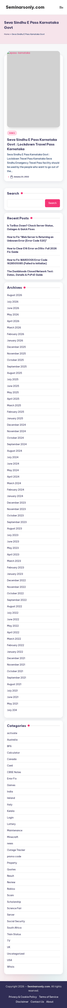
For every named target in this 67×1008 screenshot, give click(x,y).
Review (11, 882)
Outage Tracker (16, 850)
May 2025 (13, 392)
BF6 (9, 746)
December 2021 (16, 658)
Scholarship (14, 901)
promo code (14, 856)
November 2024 (16, 431)
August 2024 (14, 450)
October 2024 (15, 437)
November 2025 (16, 353)
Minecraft (12, 837)
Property (12, 862)
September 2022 (17, 600)
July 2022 (12, 612)
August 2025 (14, 373)
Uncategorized (15, 953)
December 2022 (16, 580)
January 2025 (15, 418)
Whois (10, 966)
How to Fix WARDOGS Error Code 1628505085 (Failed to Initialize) (27, 261)
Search (13, 193)
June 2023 (13, 541)
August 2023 (14, 528)
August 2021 (14, 684)
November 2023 (16, 509)
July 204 (12, 710)
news (12, 133)
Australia (12, 739)
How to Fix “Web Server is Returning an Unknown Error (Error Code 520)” (30, 238)
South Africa (14, 927)
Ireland (11, 798)
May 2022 (13, 625)
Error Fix (12, 778)
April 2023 (13, 554)
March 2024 (14, 483)
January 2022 (15, 651)
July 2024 (13, 457)
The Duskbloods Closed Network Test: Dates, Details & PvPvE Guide (30, 273)
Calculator (13, 752)
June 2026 (13, 308)
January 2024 (15, 496)
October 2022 (15, 593)
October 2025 (15, 360)
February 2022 (15, 645)
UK (8, 947)
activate (12, 733)
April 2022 (13, 632)
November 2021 (16, 664)
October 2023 (15, 515)
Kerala (10, 811)
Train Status (14, 934)
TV (8, 940)
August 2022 (14, 606)
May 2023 (13, 548)
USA (9, 960)
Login (10, 817)
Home (7, 34)
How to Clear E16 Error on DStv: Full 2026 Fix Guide (32, 250)
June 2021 (12, 697)
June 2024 (13, 463)
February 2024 (15, 489)
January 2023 (15, 574)
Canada (11, 759)
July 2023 (12, 535)
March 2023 (14, 561)
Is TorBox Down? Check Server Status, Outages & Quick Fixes (30, 227)
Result (10, 875)
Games (11, 785)
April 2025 (13, 398)
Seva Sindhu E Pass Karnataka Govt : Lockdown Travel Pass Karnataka (32, 144)
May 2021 (12, 703)
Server (10, 914)
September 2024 (17, 444)
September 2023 (17, 522)
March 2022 (14, 638)
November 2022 (16, 587)
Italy (9, 804)
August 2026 (14, 295)
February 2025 (15, 411)
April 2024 (13, 476)
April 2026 (13, 321)
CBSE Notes (14, 772)
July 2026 (13, 301)
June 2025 (13, 386)
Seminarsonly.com (25, 7)
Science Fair (14, 908)
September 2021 (16, 677)
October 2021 (15, 671)
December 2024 (16, 424)
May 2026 (13, 314)
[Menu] (61, 7)
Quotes (11, 869)
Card (10, 765)
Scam (10, 895)
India (10, 791)
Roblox (11, 888)
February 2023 (15, 567)
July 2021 (12, 690)
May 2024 (13, 470)
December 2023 (16, 502)
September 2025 (17, 366)
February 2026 (15, 334)
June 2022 (13, 619)
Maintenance (14, 830)
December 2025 (16, 347)
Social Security (16, 921)
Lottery (11, 824)
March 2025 (14, 405)
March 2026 (14, 327)
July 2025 (12, 379)
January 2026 (15, 340)
